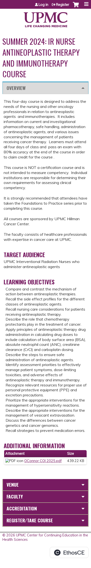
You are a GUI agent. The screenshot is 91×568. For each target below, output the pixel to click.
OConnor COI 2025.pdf (43, 461)
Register (62, 4)
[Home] (45, 18)
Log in (43, 4)
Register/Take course (30, 520)
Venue (13, 484)
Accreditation (22, 508)
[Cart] (76, 7)
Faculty (15, 496)
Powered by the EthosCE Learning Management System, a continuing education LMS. (69, 552)
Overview (16, 87)
